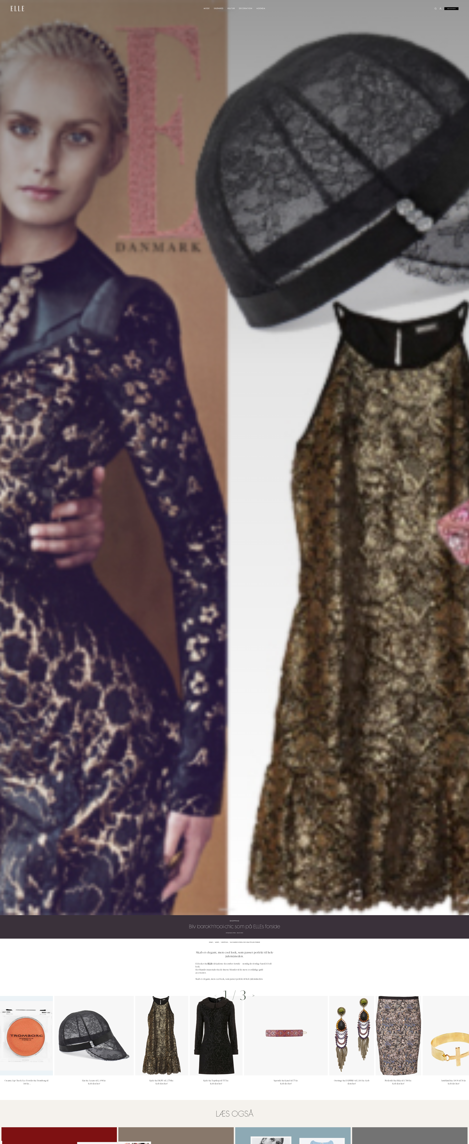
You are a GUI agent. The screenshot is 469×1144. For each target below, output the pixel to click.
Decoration (245, 8)
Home (211, 942)
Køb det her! (286, 1084)
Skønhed (219, 8)
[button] (253, 995)
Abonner (451, 8)
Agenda (260, 8)
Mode (207, 8)
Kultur (231, 8)
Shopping (234, 921)
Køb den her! (94, 1084)
